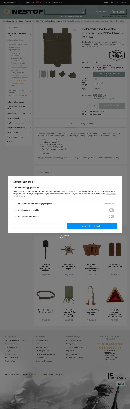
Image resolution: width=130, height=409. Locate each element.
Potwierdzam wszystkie (92, 226)
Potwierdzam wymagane (38, 226)
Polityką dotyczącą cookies (71, 191)
